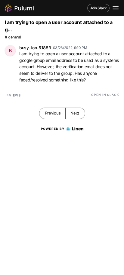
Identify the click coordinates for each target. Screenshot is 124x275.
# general (13, 37)
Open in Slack (105, 94)
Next (74, 113)
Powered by (53, 128)
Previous (53, 113)
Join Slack (98, 8)
